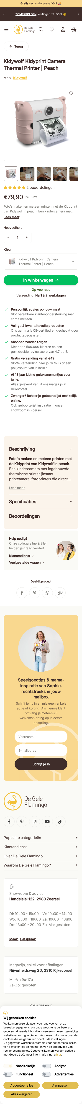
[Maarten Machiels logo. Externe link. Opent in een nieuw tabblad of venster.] (5, 1013)
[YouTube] (47, 821)
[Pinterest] (21, 821)
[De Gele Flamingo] (25, 29)
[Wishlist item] (71, 93)
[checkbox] (8, 1066)
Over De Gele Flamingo (23, 856)
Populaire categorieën (22, 837)
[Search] (41, 29)
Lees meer (11, 217)
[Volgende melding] (78, 14)
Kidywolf (20, 78)
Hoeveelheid (13, 227)
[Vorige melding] (3, 14)
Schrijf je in (41, 764)
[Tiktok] (60, 821)
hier (58, 1054)
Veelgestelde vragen (25, 562)
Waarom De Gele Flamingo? (27, 865)
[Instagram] (34, 821)
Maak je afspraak (22, 939)
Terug (18, 46)
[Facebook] (9, 821)
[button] (5, 29)
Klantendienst (19, 556)
